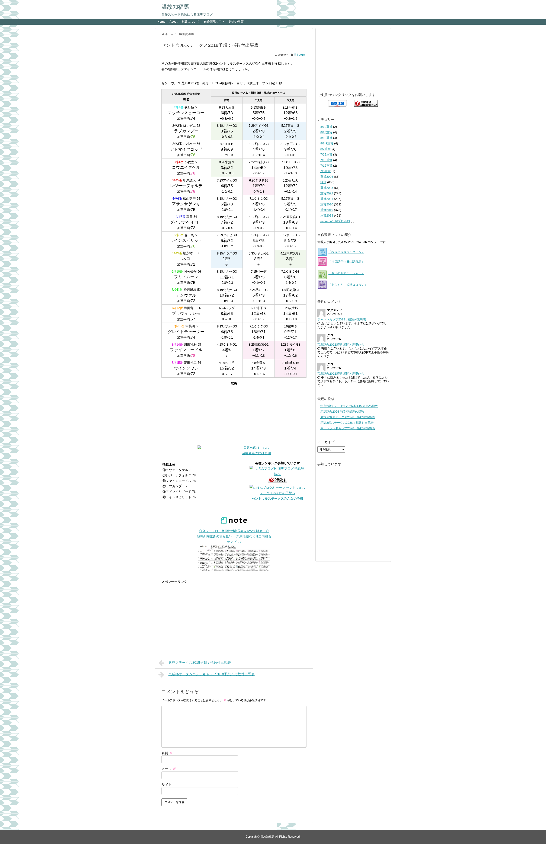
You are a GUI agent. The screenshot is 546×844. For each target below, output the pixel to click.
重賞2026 (326, 176)
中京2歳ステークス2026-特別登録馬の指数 (349, 406)
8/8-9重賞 (326, 143)
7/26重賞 (326, 154)
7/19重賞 (326, 160)
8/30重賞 (326, 126)
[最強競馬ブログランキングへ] (218, 448)
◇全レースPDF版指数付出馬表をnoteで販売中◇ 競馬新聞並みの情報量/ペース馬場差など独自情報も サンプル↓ (234, 536)
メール (168, 769)
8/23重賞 (326, 132)
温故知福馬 (175, 7)
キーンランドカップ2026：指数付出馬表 (347, 428)
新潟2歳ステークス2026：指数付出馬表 (347, 422)
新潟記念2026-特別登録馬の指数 (342, 411)
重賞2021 (326, 199)
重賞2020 (326, 204)
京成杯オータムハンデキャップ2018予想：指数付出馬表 (211, 674)
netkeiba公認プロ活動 (335, 221)
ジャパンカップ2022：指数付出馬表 (341, 319)
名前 (167, 753)
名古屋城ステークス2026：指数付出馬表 (347, 417)
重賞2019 (326, 210)
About (173, 21)
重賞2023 (326, 187)
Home (161, 21)
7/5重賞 (325, 171)
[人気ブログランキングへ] (277, 482)
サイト (166, 784)
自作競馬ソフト (214, 21)
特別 (323, 182)
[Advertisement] (234, 412)
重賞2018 (299, 54)
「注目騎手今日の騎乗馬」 (346, 261)
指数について (191, 21)
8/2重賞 (325, 149)
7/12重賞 (326, 165)
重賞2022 (326, 193)
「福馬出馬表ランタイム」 (346, 252)
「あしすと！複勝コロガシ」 (347, 284)
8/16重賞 (326, 138)
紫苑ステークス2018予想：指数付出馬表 (199, 662)
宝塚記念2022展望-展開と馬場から (340, 344)
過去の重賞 (236, 21)
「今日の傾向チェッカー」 (346, 273)
